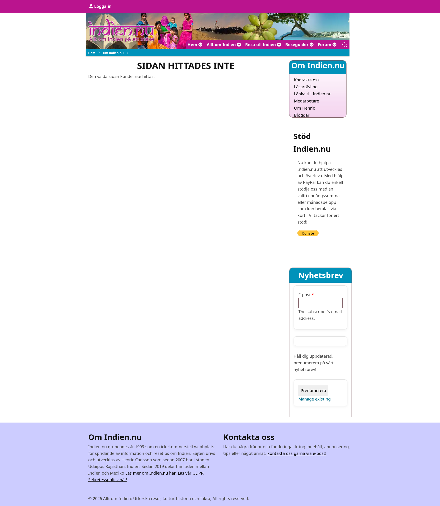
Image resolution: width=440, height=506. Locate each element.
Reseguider (297, 44)
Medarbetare (306, 101)
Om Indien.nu (113, 53)
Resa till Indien (261, 44)
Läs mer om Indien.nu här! (151, 473)
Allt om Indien (222, 44)
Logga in (103, 6)
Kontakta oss (306, 80)
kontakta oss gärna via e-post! (296, 453)
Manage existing (314, 399)
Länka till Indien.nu (312, 94)
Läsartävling (306, 86)
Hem (192, 44)
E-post (304, 294)
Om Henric (304, 108)
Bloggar (301, 115)
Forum (325, 44)
